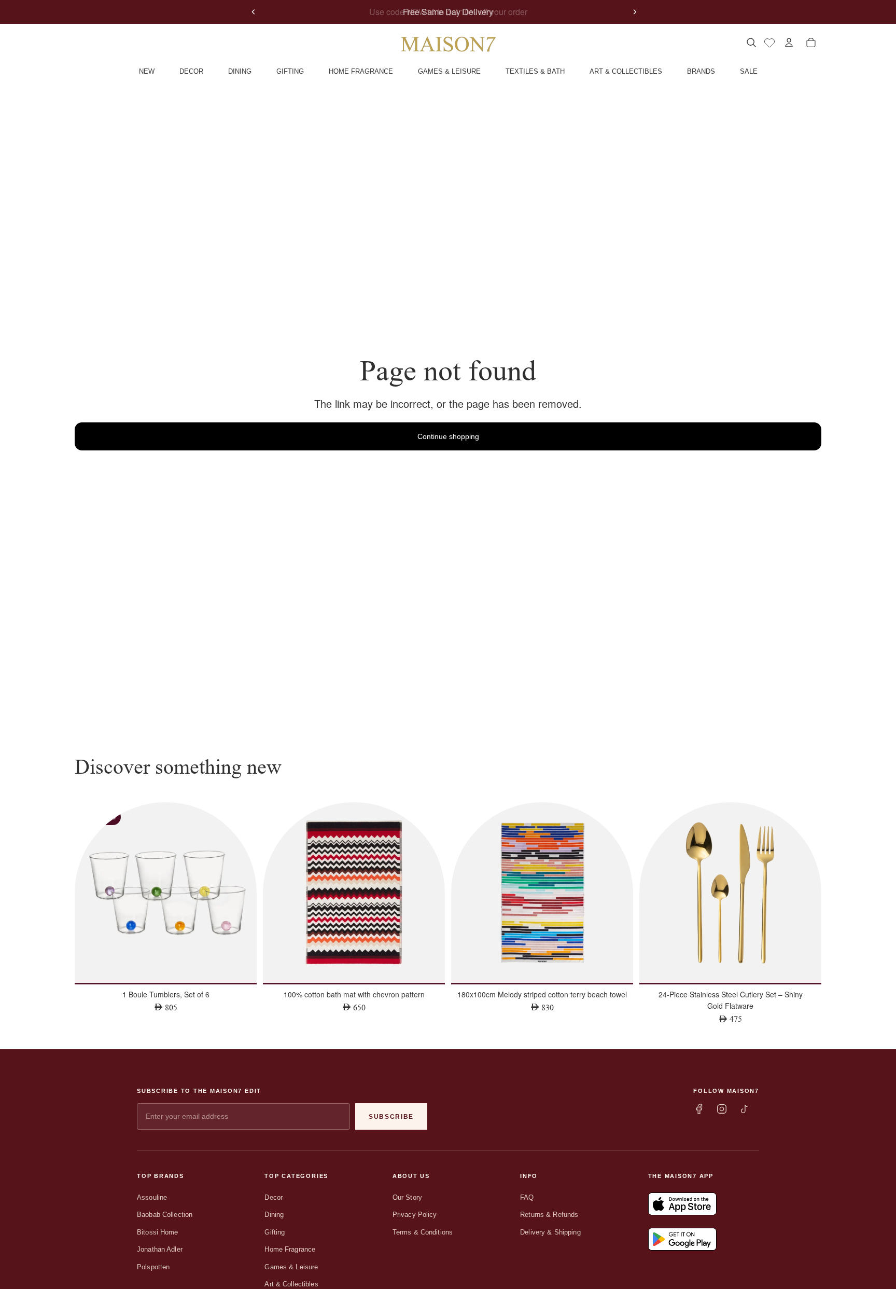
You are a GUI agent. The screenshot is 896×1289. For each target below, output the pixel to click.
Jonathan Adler (160, 1249)
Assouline (152, 1197)
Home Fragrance (289, 1249)
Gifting (274, 1232)
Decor (273, 1197)
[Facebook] (699, 1109)
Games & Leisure (291, 1267)
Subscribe (391, 1116)
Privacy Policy (415, 1214)
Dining (274, 1214)
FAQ (527, 1197)
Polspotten (153, 1267)
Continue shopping (448, 436)
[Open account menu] (788, 42)
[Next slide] (634, 12)
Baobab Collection (164, 1214)
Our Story (407, 1197)
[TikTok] (744, 1109)
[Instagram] (721, 1109)
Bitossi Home (157, 1232)
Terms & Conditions (423, 1232)
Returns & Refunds (549, 1214)
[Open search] (751, 42)
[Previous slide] (253, 12)
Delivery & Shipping (550, 1232)
